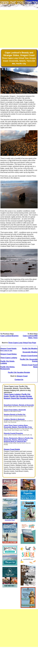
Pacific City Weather (29, 348)
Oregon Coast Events (29, 356)
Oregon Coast (22, 376)
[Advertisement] (19, 29)
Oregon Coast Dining (8, 354)
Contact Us (19, 379)
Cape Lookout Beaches (9, 336)
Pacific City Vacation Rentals (19, 372)
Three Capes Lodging (8, 358)
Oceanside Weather (30, 352)
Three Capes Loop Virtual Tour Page (22, 343)
